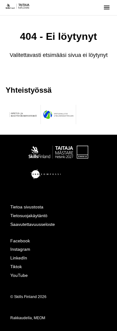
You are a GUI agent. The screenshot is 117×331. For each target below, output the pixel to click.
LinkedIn (18, 257)
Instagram (20, 249)
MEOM (39, 318)
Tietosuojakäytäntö (28, 215)
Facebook (20, 240)
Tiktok (16, 266)
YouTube (19, 275)
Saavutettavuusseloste (32, 224)
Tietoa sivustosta (26, 206)
